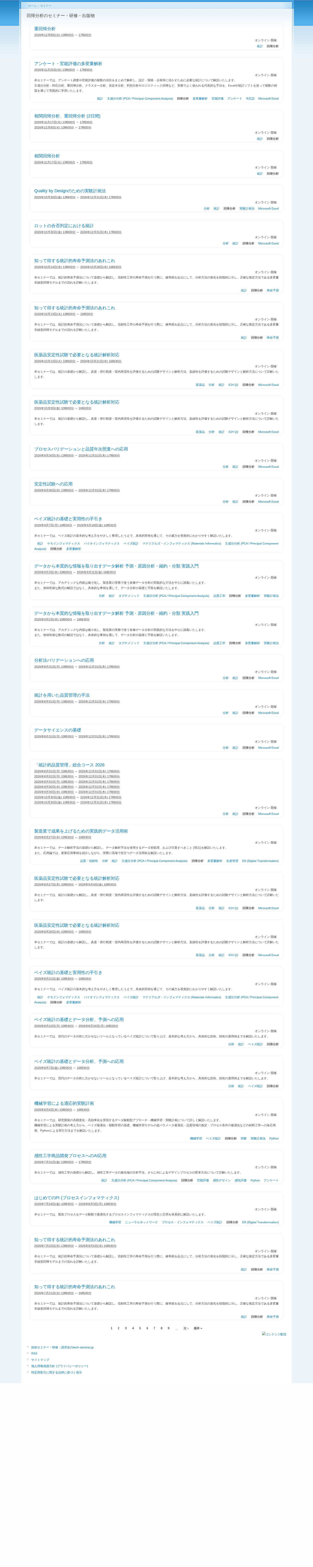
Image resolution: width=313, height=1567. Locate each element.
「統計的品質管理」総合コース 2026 (69, 765)
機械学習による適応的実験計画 (64, 1103)
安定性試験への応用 (53, 484)
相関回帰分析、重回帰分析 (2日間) (67, 116)
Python (274, 1138)
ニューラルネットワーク (141, 1222)
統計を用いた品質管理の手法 (62, 695)
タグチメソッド (129, 595)
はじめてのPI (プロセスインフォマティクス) (76, 1197)
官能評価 (218, 98)
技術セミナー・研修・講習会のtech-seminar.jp (62, 1347)
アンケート (234, 98)
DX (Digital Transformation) (260, 861)
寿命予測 (273, 290)
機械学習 (196, 1138)
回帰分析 (273, 46)
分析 (207, 208)
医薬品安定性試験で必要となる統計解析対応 (76, 354)
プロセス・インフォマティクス (183, 1222)
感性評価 (241, 1180)
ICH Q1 (233, 384)
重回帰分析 (45, 28)
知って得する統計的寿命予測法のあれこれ (74, 260)
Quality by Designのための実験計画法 (70, 190)
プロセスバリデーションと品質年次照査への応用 (81, 449)
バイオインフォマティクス (102, 543)
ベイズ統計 (131, 543)
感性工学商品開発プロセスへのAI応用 (70, 1155)
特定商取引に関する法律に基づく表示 (56, 1372)
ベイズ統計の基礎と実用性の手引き (68, 518)
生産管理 (232, 861)
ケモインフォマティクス (63, 543)
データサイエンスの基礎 (57, 730)
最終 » (198, 1328)
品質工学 (219, 595)
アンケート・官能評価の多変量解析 (68, 63)
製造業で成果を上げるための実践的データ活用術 (81, 831)
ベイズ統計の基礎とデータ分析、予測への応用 (79, 1019)
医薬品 (200, 384)
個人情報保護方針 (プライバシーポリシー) (59, 1366)
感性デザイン (222, 1180)
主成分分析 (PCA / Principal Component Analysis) (140, 98)
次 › (186, 1328)
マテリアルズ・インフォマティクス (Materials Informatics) (181, 543)
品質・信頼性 (89, 861)
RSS (34, 1353)
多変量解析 (200, 98)
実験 (244, 1138)
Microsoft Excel (268, 98)
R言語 (250, 98)
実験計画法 (247, 208)
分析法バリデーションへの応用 (64, 660)
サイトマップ (40, 1360)
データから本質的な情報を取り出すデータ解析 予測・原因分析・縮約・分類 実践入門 (116, 566)
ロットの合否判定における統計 (64, 225)
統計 (260, 46)
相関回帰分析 (47, 156)
